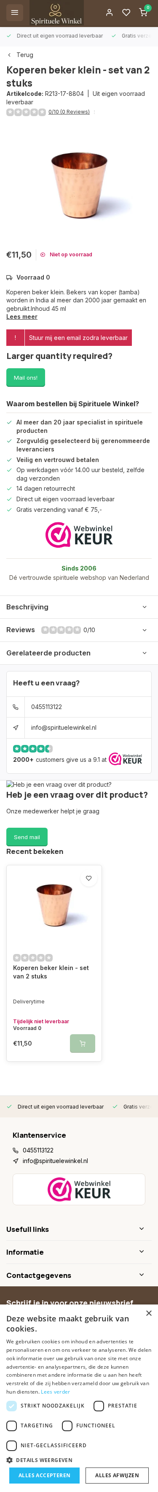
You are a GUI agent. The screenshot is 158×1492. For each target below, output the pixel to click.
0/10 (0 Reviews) (69, 112)
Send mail (27, 837)
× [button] (148, 1313)
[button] (79, 1460)
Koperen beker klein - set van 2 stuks (51, 972)
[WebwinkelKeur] (79, 535)
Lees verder (55, 1391)
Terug (24, 54)
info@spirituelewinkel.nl (63, 727)
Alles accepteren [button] (44, 1475)
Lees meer (21, 316)
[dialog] (79, 1398)
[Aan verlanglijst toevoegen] (88, 878)
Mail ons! (25, 377)
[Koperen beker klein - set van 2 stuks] (54, 905)
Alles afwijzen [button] (117, 1475)
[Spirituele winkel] (56, 12)
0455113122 (46, 706)
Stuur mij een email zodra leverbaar (78, 337)
